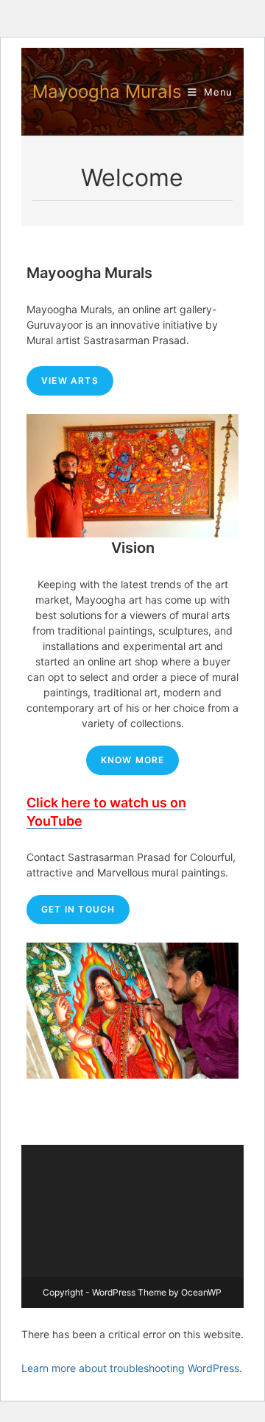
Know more (133, 759)
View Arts (70, 380)
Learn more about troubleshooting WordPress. (131, 1368)
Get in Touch (78, 909)
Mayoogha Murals (107, 91)
